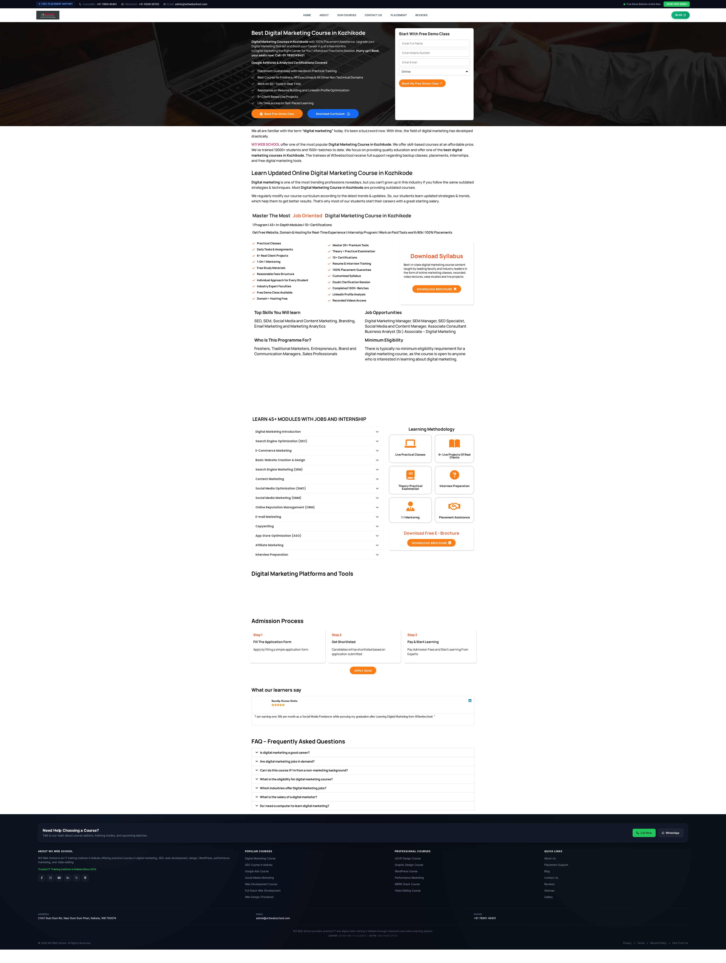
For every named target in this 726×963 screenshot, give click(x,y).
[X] (76, 877)
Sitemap (549, 890)
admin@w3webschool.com (187, 4)
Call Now (646, 832)
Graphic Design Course (409, 864)
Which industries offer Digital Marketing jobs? (293, 788)
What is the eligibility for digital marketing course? (296, 779)
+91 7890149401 (100, 4)
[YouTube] (59, 877)
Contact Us (373, 15)
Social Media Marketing (259, 877)
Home (307, 15)
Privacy (627, 942)
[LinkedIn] (67, 877)
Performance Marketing (409, 877)
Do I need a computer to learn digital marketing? (294, 806)
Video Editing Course (407, 890)
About (324, 15)
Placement (399, 15)
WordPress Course (406, 871)
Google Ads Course (257, 871)
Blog (547, 871)
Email (259, 914)
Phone (478, 914)
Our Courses (346, 15)
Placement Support (556, 864)
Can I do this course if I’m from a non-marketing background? (304, 770)
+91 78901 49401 (485, 918)
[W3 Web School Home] (47, 15)
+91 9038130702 (142, 4)
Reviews (421, 15)
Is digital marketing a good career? (285, 752)
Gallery (548, 897)
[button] (363, 752)
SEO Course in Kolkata (258, 864)
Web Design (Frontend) (259, 897)
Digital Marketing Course (260, 858)
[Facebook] (41, 877)
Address (43, 914)
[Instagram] (50, 877)
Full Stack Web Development (263, 890)
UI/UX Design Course (408, 858)
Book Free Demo (677, 4)
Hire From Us (680, 942)
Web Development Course (261, 884)
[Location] (85, 877)
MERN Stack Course (407, 884)
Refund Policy (658, 942)
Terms (641, 942)
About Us (550, 858)
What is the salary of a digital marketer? (288, 797)
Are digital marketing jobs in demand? (287, 761)
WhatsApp (672, 832)
